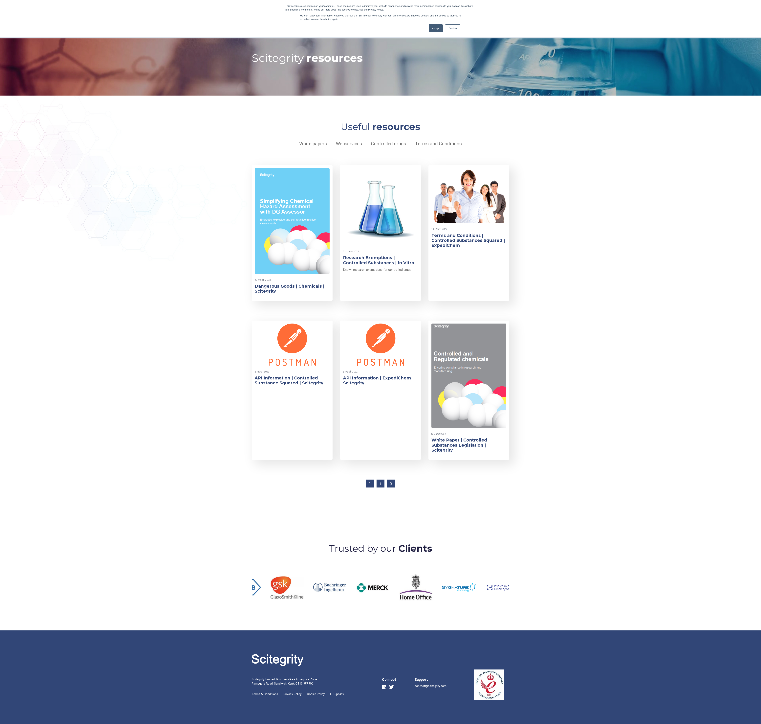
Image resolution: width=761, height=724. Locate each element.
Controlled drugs (388, 144)
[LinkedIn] (384, 687)
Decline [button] (452, 28)
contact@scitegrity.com (430, 686)
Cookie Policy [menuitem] (316, 694)
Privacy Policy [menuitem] (292, 694)
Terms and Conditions (438, 144)
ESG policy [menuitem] (337, 694)
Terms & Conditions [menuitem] (265, 694)
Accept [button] (435, 28)
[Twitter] (391, 687)
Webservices (349, 144)
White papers (313, 144)
